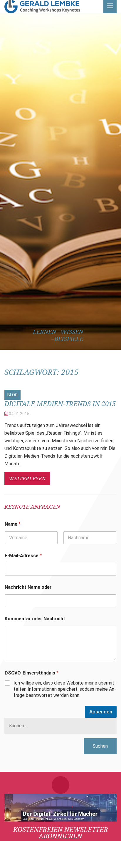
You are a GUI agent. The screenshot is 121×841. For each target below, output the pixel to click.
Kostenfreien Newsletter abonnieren (60, 832)
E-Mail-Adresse (23, 555)
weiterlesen (27, 478)
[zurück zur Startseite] (42, 6)
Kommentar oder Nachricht (35, 618)
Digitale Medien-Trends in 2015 (60, 403)
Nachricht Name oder (28, 587)
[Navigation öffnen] (110, 6)
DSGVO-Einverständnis (31, 673)
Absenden (100, 712)
